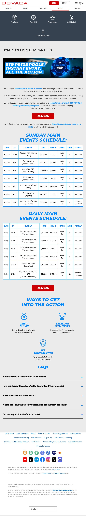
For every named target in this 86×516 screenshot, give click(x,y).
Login (64, 3)
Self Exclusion (36, 438)
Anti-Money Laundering (63, 438)
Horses (77, 8)
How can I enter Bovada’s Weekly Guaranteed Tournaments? (33, 386)
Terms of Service (44, 434)
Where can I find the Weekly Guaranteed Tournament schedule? (35, 404)
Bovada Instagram (43, 446)
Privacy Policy (75, 434)
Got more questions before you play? (21, 414)
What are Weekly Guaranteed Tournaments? (25, 376)
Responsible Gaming (21, 438)
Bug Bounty (48, 438)
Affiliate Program (22, 434)
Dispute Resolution (75, 442)
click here (56, 469)
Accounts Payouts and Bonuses (54, 442)
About (33, 434)
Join (54, 3)
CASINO (25, 8)
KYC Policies (36, 442)
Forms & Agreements (60, 434)
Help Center (9, 434)
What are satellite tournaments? (19, 395)
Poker (60, 8)
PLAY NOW (43, 116)
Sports (8, 8)
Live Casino (43, 8)
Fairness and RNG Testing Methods (16, 442)
